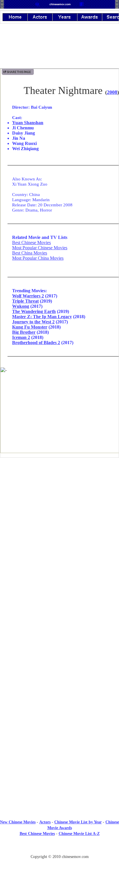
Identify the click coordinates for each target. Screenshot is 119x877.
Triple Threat (25, 301)
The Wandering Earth (34, 311)
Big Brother (24, 332)
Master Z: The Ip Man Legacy (42, 316)
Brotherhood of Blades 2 (36, 342)
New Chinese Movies (18, 822)
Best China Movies (29, 252)
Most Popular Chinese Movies (39, 247)
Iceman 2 (21, 337)
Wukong (20, 306)
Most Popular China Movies (38, 258)
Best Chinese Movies (31, 242)
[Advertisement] (59, 510)
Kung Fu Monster (29, 327)
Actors (45, 822)
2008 (112, 92)
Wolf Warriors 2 (28, 295)
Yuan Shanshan (27, 122)
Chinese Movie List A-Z (79, 833)
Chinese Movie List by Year (78, 822)
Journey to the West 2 (33, 321)
